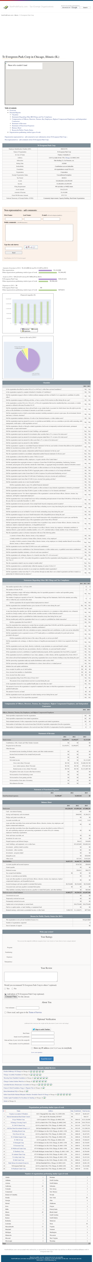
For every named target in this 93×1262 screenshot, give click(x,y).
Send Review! (46, 1058)
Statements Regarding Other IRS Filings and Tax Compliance (32, 117)
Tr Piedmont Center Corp (18, 1169)
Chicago (67, 158)
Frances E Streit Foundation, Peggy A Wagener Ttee (19, 1088)
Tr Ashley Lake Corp (18, 1157)
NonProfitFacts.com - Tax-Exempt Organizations (32, 6)
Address (50, 1111)
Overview (13, 110)
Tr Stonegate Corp (18, 1143)
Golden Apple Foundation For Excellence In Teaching (19, 1098)
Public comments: (15, 222)
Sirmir (5, 1101)
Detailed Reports (15, 112)
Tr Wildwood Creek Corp (18, 1148)
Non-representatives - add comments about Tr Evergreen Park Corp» (27, 140)
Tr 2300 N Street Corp (18, 1125)
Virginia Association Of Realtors (18, 1114)
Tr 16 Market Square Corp (18, 1137)
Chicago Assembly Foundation (12, 1075)
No (15, 988)
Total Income (86, 1111)
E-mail (52, 215)
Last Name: (27, 215)
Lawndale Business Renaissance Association (16, 1085)
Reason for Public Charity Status (22, 130)
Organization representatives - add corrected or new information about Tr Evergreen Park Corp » (36, 137)
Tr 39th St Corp (18, 1140)
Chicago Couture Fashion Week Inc (14, 1081)
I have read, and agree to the (24, 1012)
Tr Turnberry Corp (18, 1151)
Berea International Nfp (10, 1091)
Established (77, 1111)
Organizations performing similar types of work (25, 132)
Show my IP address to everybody (53, 1048)
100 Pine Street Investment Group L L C (18, 1128)
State (72, 1111)
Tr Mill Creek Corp (18, 1160)
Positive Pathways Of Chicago (12, 1071)
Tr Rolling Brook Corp (18, 1131)
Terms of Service (35, 1012)
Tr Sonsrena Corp (18, 1145)
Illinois (16, 15)
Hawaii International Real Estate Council (18, 1117)
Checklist (15, 115)
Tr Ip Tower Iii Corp (18, 1134)
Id (3, 1111)
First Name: (8, 215)
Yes (8, 988)
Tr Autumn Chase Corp (18, 1154)
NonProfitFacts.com (7, 15)
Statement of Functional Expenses (23, 126)
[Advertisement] (46, 35)
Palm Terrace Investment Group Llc (18, 1163)
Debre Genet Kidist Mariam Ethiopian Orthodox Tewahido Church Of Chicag (26, 1094)
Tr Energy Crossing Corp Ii (18, 1122)
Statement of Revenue (19, 123)
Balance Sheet (16, 128)
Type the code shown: (11, 244)
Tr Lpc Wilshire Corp (18, 1119)
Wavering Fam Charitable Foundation (14, 1078)
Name (18, 1111)
